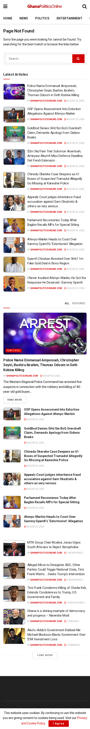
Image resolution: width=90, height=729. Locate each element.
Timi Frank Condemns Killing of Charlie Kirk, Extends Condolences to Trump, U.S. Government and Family (57, 592)
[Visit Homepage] (45, 6)
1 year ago (72, 621)
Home (7, 18)
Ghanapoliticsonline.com (46, 101)
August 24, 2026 (75, 101)
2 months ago (74, 553)
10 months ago (75, 603)
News (23, 18)
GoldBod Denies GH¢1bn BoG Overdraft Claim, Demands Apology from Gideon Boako (54, 132)
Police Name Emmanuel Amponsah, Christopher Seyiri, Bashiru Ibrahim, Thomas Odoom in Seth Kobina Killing (53, 90)
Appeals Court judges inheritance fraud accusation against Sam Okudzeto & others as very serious (54, 201)
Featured (78, 303)
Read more (16, 399)
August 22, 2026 (75, 288)
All (67, 303)
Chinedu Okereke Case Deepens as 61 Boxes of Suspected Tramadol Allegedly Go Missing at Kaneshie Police (54, 178)
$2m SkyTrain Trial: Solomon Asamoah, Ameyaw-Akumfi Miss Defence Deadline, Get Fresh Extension (55, 155)
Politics (42, 18)
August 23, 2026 (75, 249)
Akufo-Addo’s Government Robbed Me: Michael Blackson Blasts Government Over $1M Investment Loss (56, 634)
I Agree (58, 723)
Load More (45, 655)
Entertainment (69, 18)
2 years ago (73, 645)
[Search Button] (84, 6)
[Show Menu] (5, 6)
